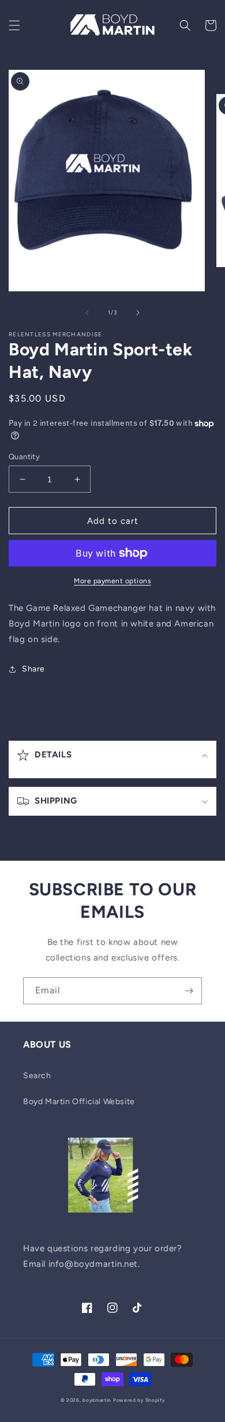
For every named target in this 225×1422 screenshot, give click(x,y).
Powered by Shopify (139, 1400)
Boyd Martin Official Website (79, 1101)
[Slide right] (138, 312)
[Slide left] (87, 312)
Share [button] (33, 669)
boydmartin (96, 1400)
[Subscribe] (188, 990)
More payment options (112, 581)
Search (37, 1075)
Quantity (24, 456)
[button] (14, 25)
